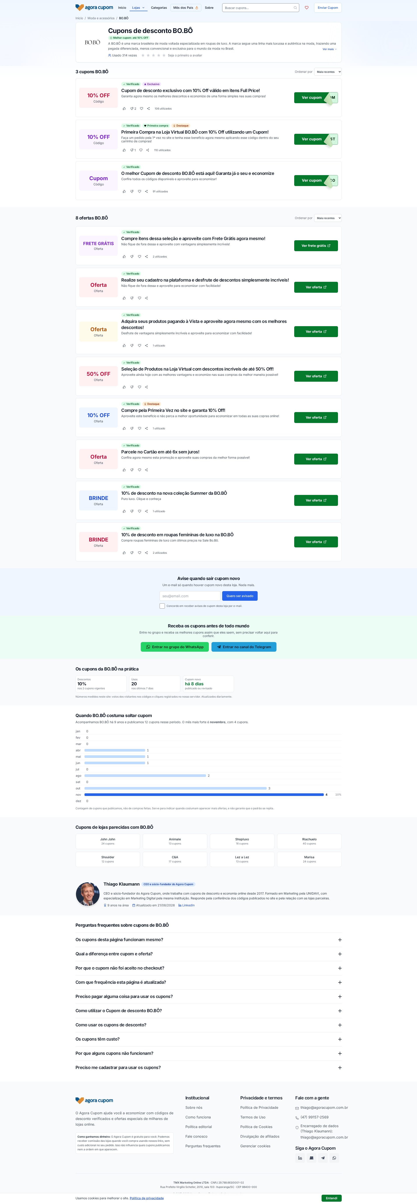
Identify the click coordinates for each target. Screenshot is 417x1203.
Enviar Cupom (328, 7)
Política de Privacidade (259, 1107)
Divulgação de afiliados (259, 1136)
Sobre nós (193, 1107)
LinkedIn (188, 905)
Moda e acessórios (101, 18)
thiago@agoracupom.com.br (324, 1107)
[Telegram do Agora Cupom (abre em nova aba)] (323, 1158)
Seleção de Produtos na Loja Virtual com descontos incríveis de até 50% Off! (197, 368)
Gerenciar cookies (255, 1146)
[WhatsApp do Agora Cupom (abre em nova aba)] (334, 1158)
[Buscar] (295, 7)
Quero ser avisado (240, 596)
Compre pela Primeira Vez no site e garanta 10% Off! (173, 410)
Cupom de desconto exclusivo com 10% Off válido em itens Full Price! (190, 90)
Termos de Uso (253, 1117)
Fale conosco (196, 1136)
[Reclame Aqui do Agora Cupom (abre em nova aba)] (311, 1158)
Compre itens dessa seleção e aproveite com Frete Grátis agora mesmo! (193, 238)
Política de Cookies (256, 1127)
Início (79, 18)
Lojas (136, 7)
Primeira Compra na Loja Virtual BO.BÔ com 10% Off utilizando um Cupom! (194, 131)
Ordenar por (303, 71)
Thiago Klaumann (122, 884)
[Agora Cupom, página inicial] (94, 8)
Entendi (331, 1198)
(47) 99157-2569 (315, 1117)
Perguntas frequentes (202, 1146)
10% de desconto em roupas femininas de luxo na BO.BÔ (177, 534)
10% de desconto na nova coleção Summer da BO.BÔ (174, 493)
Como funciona (198, 1117)
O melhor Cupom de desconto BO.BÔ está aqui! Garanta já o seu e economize (197, 173)
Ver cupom (312, 98)
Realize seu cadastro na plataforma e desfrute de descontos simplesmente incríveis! (205, 279)
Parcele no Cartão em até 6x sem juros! (160, 451)
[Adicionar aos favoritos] (141, 108)
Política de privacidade (147, 1198)
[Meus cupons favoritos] (306, 7)
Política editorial (198, 1127)
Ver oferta (314, 287)
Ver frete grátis (314, 245)
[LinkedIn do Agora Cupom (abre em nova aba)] (300, 1158)
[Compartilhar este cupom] (148, 108)
